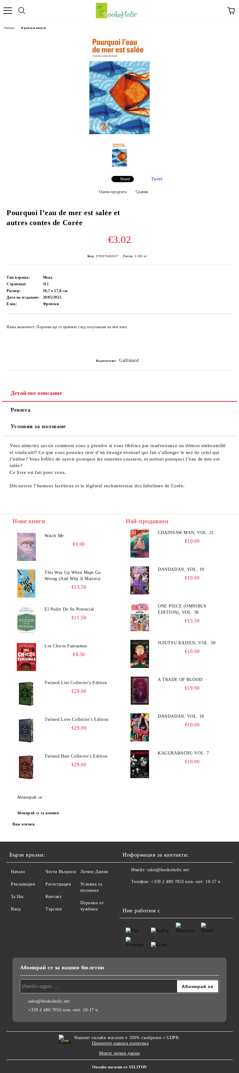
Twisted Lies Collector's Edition (76, 682)
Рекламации (23, 884)
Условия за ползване (38, 426)
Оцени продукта (112, 192)
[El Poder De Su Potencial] (26, 620)
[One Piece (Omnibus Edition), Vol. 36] (140, 617)
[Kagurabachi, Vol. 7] (140, 764)
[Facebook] (131, 894)
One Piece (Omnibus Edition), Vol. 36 (182, 609)
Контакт (53, 896)
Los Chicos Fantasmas (66, 646)
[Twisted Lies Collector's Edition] (26, 694)
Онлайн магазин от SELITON (119, 1067)
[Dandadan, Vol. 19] (140, 580)
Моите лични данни (119, 1053)
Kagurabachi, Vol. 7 (183, 753)
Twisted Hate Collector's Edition (76, 756)
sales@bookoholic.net (168, 869)
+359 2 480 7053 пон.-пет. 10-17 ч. (186, 881)
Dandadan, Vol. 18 (181, 716)
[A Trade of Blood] (140, 691)
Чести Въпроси (60, 871)
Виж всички (23, 824)
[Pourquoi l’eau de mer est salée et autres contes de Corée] (119, 132)
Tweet (157, 179)
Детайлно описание (36, 393)
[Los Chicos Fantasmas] (26, 657)
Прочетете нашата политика (120, 1043)
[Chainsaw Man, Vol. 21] (140, 544)
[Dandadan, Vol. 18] (140, 727)
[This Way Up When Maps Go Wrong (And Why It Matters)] (26, 584)
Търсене (53, 909)
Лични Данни (94, 871)
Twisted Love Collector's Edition (76, 719)
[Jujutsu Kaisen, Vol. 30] (140, 654)
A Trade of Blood (180, 679)
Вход (16, 909)
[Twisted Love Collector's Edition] (26, 730)
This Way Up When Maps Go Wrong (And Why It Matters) (73, 575)
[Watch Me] (26, 547)
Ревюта (20, 410)
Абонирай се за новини (38, 813)
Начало (9, 28)
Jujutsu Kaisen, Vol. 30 (186, 642)
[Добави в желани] (223, 324)
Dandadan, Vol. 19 (181, 569)
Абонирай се (29, 797)
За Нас (17, 896)
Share (125, 179)
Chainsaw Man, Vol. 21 (186, 532)
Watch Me (54, 535)
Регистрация (58, 884)
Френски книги (33, 28)
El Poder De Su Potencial (69, 609)
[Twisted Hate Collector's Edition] (26, 767)
